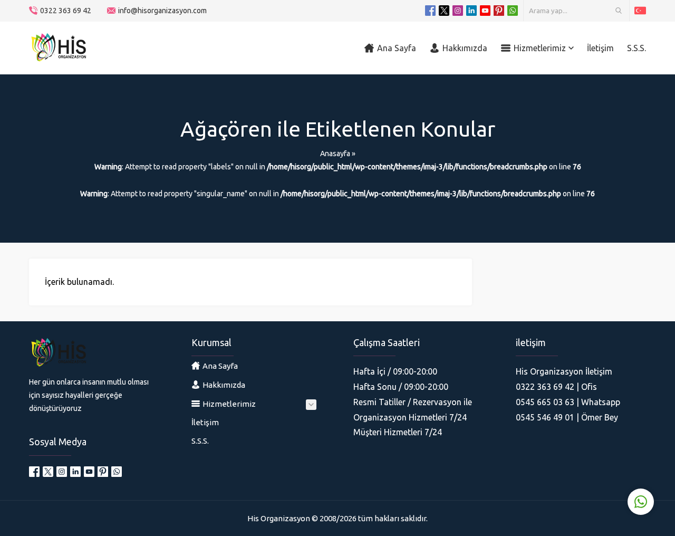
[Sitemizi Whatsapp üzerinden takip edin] (512, 10)
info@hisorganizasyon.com (162, 10)
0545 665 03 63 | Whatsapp (568, 402)
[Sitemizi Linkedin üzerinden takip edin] (471, 10)
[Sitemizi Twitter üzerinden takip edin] (444, 10)
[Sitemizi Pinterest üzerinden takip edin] (499, 10)
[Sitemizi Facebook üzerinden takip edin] (430, 10)
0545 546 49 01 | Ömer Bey (567, 417)
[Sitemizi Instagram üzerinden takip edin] (457, 10)
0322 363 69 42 (65, 10)
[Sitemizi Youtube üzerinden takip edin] (485, 10)
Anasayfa (335, 153)
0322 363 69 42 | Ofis (556, 386)
